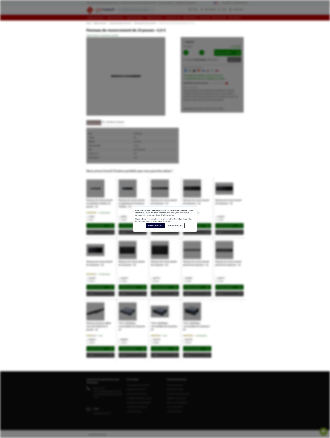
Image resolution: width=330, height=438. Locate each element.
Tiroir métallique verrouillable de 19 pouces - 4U (197, 326)
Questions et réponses (115, 122)
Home (88, 23)
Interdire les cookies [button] (175, 226)
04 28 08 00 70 (99, 388)
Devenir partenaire (175, 385)
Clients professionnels (240, 2)
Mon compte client (175, 407)
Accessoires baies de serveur (120, 23)
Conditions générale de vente (139, 398)
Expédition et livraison (136, 389)
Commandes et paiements (138, 385)
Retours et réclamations (137, 393)
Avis (103, 122)
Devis (232, 59)
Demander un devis (175, 389)
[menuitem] (96, 18)
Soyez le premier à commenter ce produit (102, 35)
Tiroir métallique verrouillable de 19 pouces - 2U (132, 326)
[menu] (166, 18)
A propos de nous (134, 411)
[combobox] (136, 9)
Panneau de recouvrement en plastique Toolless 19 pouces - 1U (99, 203)
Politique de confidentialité (138, 402)
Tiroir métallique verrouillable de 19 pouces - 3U (164, 326)
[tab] (93, 122)
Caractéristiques (94, 122)
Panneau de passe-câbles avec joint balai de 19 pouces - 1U (98, 326)
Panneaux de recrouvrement (145, 23)
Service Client (226, 2)
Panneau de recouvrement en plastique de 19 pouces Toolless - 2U (132, 203)
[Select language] (216, 3)
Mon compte (210, 9)
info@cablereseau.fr (102, 413)
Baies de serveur (100, 23)
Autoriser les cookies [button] (155, 226)
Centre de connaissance (137, 407)
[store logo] (100, 10)
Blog (195, 9)
